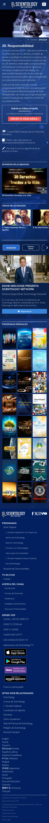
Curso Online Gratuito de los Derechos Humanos (23, 133)
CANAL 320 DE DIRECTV (16, 619)
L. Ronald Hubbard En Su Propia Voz (21, 532)
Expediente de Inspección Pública (14, 798)
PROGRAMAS (9, 523)
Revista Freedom (11, 732)
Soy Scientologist (13, 563)
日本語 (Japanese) (11, 768)
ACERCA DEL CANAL (13, 584)
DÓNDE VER (8, 615)
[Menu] (4, 4)
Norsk (5, 774)
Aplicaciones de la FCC (10, 801)
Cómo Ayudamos (11, 719)
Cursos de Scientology (14, 701)
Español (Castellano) (12, 755)
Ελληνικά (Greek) (10, 748)
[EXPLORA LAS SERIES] (9, 338)
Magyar (5, 761)
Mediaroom (9, 598)
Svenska (6, 784)
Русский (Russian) (11, 781)
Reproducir (26, 311)
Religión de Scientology (14, 727)
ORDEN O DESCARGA (24, 118)
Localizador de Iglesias (14, 710)
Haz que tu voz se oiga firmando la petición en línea (21, 149)
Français (6, 791)
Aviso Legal (6, 819)
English (5, 738)
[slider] (24, 31)
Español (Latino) (10, 751)
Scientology (9, 697)
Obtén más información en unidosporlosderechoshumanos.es (18, 141)
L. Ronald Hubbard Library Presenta (21, 558)
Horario (6, 579)
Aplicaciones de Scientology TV (18, 645)
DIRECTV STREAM (12, 624)
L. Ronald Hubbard (12, 705)
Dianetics (7, 714)
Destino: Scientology (14, 543)
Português (7, 778)
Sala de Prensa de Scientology (18, 723)
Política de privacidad (10, 816)
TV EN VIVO (8, 575)
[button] (2, 247)
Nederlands (7, 771)
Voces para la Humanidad (17, 553)
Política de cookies (9, 813)
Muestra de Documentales (16, 568)
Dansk (5, 742)
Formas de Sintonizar (14, 593)
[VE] (40, 360)
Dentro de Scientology (15, 537)
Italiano (5, 765)
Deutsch (6, 745)
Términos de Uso (8, 810)
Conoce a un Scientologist (17, 548)
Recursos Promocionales (15, 609)
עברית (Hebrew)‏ (10, 758)
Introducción (10, 588)
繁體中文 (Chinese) (11, 788)
